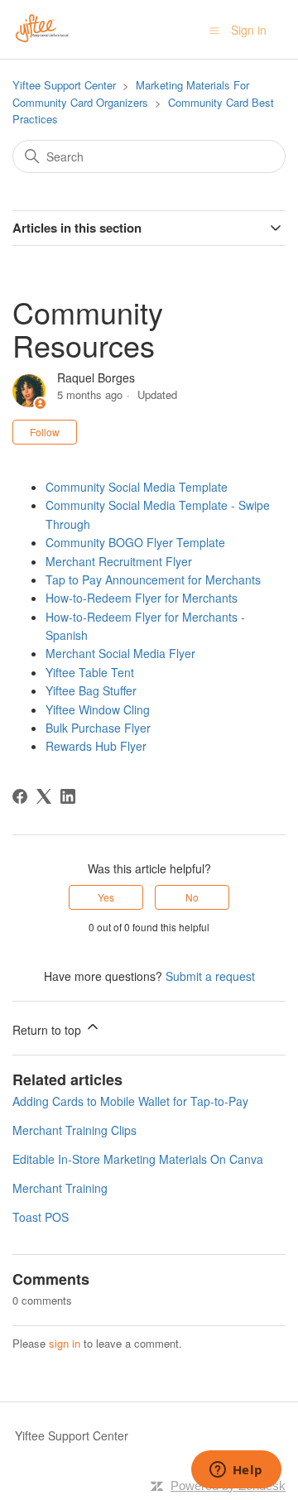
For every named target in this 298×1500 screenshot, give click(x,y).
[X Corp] (43, 796)
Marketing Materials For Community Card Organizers (130, 93)
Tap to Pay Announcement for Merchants (153, 579)
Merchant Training (60, 1188)
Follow (45, 432)
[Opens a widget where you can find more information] (235, 1471)
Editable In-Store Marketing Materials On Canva (137, 1159)
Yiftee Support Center (64, 85)
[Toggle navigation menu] (214, 30)
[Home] (42, 27)
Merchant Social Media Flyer (120, 653)
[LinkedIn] (67, 796)
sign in (64, 1343)
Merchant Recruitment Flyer (119, 561)
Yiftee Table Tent (90, 672)
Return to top (48, 1030)
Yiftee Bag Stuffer (91, 690)
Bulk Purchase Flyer (98, 727)
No (192, 897)
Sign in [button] (249, 30)
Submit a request (210, 976)
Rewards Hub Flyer (96, 746)
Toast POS (40, 1217)
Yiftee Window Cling (98, 709)
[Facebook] (19, 796)
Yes (106, 897)
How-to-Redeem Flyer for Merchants (142, 597)
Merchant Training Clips (74, 1130)
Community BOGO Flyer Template (135, 542)
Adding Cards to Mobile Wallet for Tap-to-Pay (130, 1101)
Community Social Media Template (137, 486)
